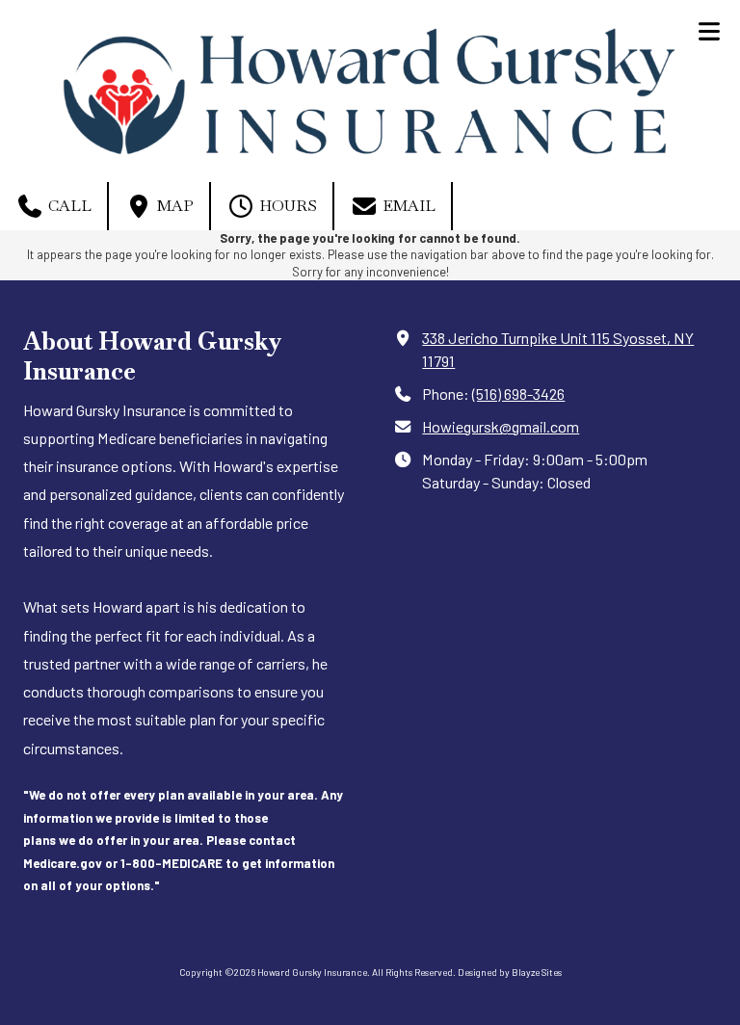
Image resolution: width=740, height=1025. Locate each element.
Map (173, 206)
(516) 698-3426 (518, 393)
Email (407, 206)
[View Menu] (708, 31)
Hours (286, 206)
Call (68, 206)
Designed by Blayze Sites (510, 972)
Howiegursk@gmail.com (500, 426)
